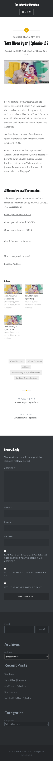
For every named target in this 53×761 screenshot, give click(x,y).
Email (8, 522)
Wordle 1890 (9, 674)
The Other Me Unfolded (26, 5)
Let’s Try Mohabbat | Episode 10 (18, 698)
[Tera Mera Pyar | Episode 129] (13, 289)
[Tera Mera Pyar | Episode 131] (13, 320)
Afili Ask (25, 366)
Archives (8, 651)
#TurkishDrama (35, 361)
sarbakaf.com (26, 754)
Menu (28, 12)
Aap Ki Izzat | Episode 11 (15, 686)
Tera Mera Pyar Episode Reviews (26, 372)
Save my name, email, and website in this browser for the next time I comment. (25, 558)
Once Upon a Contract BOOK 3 (18, 230)
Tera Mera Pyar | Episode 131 (11, 328)
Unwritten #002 (11, 692)
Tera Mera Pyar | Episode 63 (32, 297)
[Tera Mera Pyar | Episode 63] (34, 289)
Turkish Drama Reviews (26, 37)
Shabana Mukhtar (21, 51)
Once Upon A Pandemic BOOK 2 (19, 222)
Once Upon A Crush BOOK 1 (17, 214)
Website (9, 536)
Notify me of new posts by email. (23, 587)
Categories (9, 720)
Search (7, 623)
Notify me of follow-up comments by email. (26, 574)
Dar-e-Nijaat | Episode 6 (15, 680)
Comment (10, 468)
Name (8, 507)
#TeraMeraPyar (17, 361)
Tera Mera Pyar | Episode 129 (11, 297)
